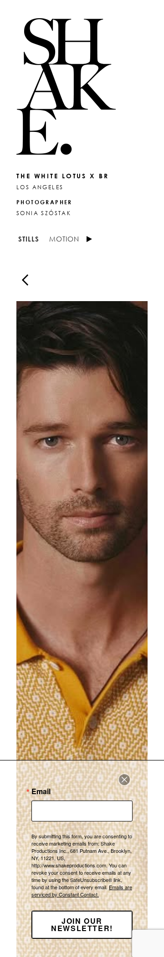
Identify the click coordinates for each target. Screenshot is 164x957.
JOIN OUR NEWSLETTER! (82, 924)
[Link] (82, 86)
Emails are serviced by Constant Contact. (81, 890)
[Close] (124, 779)
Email (41, 791)
